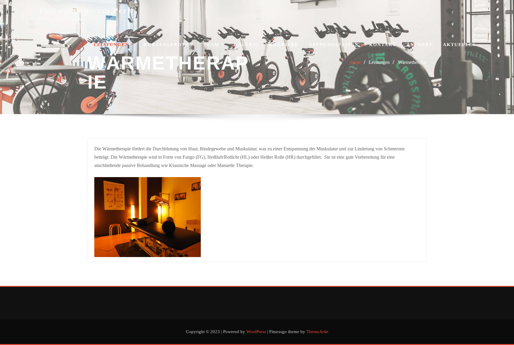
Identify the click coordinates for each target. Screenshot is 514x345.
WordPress (256, 331)
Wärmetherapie (412, 62)
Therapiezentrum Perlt (86, 10)
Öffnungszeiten (334, 44)
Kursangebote (167, 44)
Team (212, 44)
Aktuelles (459, 44)
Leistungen (112, 44)
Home (355, 62)
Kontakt (382, 44)
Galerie (246, 44)
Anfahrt (419, 44)
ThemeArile (317, 331)
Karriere (283, 44)
